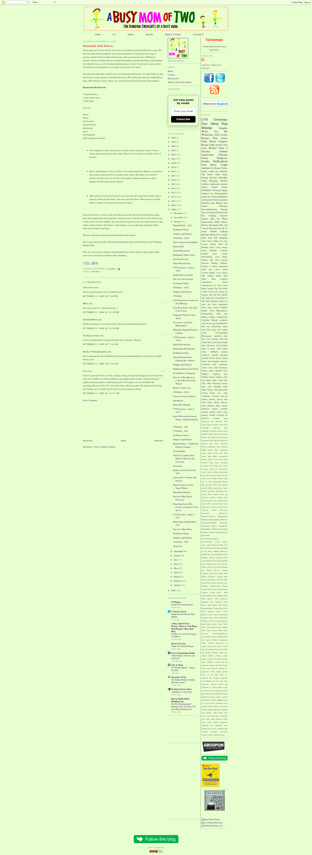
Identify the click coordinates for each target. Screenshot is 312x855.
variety (214, 728)
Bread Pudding (213, 551)
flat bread (219, 665)
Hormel (212, 148)
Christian (214, 339)
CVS (114, 34)
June (176, 563)
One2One (206, 202)
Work (219, 348)
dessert (209, 323)
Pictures (211, 276)
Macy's (219, 592)
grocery (220, 399)
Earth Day (205, 434)
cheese (204, 351)
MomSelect (222, 196)
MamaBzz (223, 177)
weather (213, 507)
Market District (212, 595)
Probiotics (211, 611)
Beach (204, 548)
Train (208, 630)
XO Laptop (206, 640)
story (226, 712)
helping (218, 671)
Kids (215, 138)
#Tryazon (223, 206)
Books (213, 141)
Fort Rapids (207, 570)
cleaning (224, 351)
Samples (223, 128)
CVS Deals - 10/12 (181, 392)
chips (225, 393)
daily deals (207, 237)
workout (216, 418)
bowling (205, 393)
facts (208, 665)
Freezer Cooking (221, 570)
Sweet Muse (223, 624)
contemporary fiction (215, 282)
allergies (211, 643)
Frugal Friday (220, 187)
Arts (208, 304)
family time (207, 269)
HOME (97, 34)
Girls (209, 342)
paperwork (224, 690)
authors (204, 646)
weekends (205, 510)
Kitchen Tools (208, 310)
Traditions (224, 263)
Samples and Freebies (182, 233)
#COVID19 (206, 190)
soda (203, 712)
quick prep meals (209, 329)
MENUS (131, 34)
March (177, 576)
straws (204, 716)
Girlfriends (205, 440)
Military (220, 595)
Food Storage (223, 567)
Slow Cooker (215, 621)
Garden (204, 342)
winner (225, 329)
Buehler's (205, 374)
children (223, 151)
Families (206, 161)
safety (214, 364)
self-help (220, 497)
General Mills (222, 576)
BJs (212, 421)
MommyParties (207, 313)
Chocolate (216, 190)
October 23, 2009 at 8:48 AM (100, 363)
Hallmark (205, 586)
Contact (171, 74)
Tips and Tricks (208, 212)
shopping (223, 237)
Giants (204, 580)
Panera (204, 605)
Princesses (211, 345)
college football (207, 656)
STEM (204, 450)
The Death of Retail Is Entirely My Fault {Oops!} (183, 681)
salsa (220, 706)
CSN (226, 421)
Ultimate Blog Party (210, 463)
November (178, 217)
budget (221, 652)
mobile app (223, 684)
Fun (217, 260)
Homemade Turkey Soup (184, 254)
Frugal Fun (213, 573)
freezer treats (206, 668)
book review (221, 134)
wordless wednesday (211, 183)
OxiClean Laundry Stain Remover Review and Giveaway (184, 458)
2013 (173, 192)
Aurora (209, 545)
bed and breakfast (208, 649)
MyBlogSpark (220, 161)
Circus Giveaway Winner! (184, 396)
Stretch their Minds (209, 456)
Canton (209, 425)
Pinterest (224, 447)
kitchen (204, 361)
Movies (205, 225)
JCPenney (224, 444)
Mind (203, 599)
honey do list (207, 675)
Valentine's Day (207, 466)
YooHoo (214, 640)
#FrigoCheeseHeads (208, 516)
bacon (215, 646)
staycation (214, 504)
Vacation (205, 253)
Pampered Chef (221, 602)
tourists (216, 722)
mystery (205, 244)
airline (204, 643)
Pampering (216, 383)
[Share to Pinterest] (96, 263)
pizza (215, 253)
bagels (220, 646)
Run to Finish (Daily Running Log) (180, 700)
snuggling (224, 709)
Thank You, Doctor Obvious (182, 646)
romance (205, 193)
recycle (207, 703)
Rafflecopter (223, 614)
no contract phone (215, 687)
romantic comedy (208, 412)
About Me (223, 244)
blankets (208, 652)
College (218, 557)
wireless (204, 735)
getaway (212, 399)
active (225, 466)
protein (216, 494)
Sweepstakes (223, 456)
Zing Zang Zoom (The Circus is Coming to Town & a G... (185, 507)
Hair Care (224, 440)
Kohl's (219, 342)
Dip (226, 339)
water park (210, 298)
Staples (209, 624)
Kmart (225, 190)
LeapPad (205, 592)
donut (203, 475)
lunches (225, 294)
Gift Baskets (211, 580)
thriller (214, 231)
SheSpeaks (224, 450)
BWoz (85, 303)
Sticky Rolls (178, 246)
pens (213, 694)
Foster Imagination (220, 304)
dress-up (224, 396)
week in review (222, 507)
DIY (211, 260)
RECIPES (149, 34)
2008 (173, 590)
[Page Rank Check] (211, 819)
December (178, 213)
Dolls (225, 377)
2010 (173, 205)
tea (226, 415)
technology (223, 367)
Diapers (219, 377)
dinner (204, 206)
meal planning (213, 361)
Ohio (209, 383)
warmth (219, 728)
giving (209, 478)
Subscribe (183, 119)
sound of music (207, 500)
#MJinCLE (205, 519)
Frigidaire (205, 573)
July (176, 559)
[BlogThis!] (87, 263)
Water (213, 279)
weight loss (213, 171)
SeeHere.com (206, 621)
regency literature (220, 408)
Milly (226, 595)
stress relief (213, 367)
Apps (204, 304)
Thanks (204, 459)
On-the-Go (224, 599)
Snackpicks (178, 400)
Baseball (218, 370)
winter (214, 510)
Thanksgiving (222, 317)
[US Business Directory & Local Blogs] (156, 851)
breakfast (224, 279)
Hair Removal (207, 583)
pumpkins (220, 700)
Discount (213, 228)
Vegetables (206, 320)
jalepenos (205, 678)
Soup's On (177, 546)
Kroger (225, 247)
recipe (204, 231)
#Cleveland (224, 510)
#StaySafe (224, 529)
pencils (209, 694)
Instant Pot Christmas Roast (182, 604)
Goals (214, 342)
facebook (205, 358)
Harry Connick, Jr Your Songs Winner (183, 486)
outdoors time (209, 690)
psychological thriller (209, 700)
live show (224, 241)
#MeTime (224, 519)
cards (211, 469)
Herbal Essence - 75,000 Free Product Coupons (185, 445)
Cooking (212, 215)
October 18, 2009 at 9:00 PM (100, 296)
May (176, 568)
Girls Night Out (214, 440)
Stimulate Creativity (219, 250)
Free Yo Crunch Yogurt (183, 279)
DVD (221, 339)
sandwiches (223, 364)
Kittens (214, 589)
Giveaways (221, 119)
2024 (173, 146)
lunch (226, 681)
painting (217, 690)
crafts (204, 323)
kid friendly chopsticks (219, 678)
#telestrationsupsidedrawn (210, 538)
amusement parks (221, 389)
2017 (173, 175)
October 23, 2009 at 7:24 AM (100, 344)
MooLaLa (212, 447)
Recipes (96, 272)
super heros (215, 716)
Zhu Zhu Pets (215, 294)
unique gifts (206, 507)
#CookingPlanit (221, 332)
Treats (221, 459)
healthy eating (222, 478)
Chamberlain (219, 554)
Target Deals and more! (183, 274)
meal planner (223, 485)
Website (219, 202)
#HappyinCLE (223, 516)
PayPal (214, 605)
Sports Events (213, 453)
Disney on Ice (223, 431)
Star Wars (224, 453)
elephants (210, 662)
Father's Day (206, 437)
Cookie (224, 234)
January (177, 585)
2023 (173, 150)
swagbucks (224, 716)
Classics (212, 557)
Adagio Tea (223, 301)
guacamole (205, 671)
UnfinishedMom (90, 319)
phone (225, 326)
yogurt (204, 332)
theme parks (210, 719)
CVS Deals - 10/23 (181, 287)
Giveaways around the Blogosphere (183, 324)
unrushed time (206, 728)
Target (204, 180)
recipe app (224, 494)
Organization (207, 221)
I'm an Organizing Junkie (183, 652)
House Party (207, 307)
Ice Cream (212, 196)
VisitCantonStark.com (220, 633)
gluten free (224, 668)
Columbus (205, 431)
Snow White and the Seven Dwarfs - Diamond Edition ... (185, 419)
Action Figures (221, 542)
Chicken (205, 260)
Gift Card (219, 580)
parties (204, 694)
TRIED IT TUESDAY (173, 34)
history (225, 671)
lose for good (218, 681)
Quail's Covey (222, 611)
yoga (226, 418)
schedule (212, 497)
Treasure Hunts (217, 630)
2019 (173, 167)
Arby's (204, 545)
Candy (204, 425)
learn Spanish (206, 681)
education (224, 355)
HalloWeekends (215, 586)
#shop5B (212, 532)
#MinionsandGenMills (209, 523)
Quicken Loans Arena (210, 614)
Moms (204, 250)
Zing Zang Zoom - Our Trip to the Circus (185, 309)
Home (123, 440)
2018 (173, 171)
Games (225, 272)
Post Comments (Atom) (105, 446)
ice (226, 675)
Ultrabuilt (224, 463)
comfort (225, 656)
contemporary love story (211, 285)
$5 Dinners (176, 601)
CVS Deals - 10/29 (181, 238)
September (179, 551)
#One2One (224, 523)
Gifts (203, 276)
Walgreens (222, 158)
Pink (220, 605)
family (204, 171)
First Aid (211, 567)
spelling (209, 712)
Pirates (225, 605)
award (209, 646)
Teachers (224, 345)
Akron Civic (215, 234)
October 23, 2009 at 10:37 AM (101, 393)
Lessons (212, 592)
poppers (218, 694)
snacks (204, 196)
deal (226, 202)
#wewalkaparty (207, 542)
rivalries (210, 706)
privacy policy (215, 697)
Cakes (204, 241)
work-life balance (219, 735)
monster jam (218, 488)
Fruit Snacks (223, 437)
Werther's (214, 637)
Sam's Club (207, 386)
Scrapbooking (223, 618)
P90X (217, 221)
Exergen (209, 564)
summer (224, 253)
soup (214, 500)
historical (220, 212)
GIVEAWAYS (198, 34)
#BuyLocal (205, 421)
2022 (173, 154)
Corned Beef (213, 431)
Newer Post (88, 440)
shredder (204, 709)
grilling (214, 478)
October (177, 221)
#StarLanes (216, 529)
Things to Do (212, 459)
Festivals (224, 564)
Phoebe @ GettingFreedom (95, 351)
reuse (226, 703)
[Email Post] (118, 269)
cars (219, 393)
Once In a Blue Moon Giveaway (182, 498)
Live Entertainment (219, 193)
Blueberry (218, 421)
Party (204, 345)
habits (213, 671)
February (178, 580)
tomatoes (219, 719)
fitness (213, 665)
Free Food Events (180, 259)
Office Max (222, 313)
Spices (204, 453)
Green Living (215, 247)
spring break (218, 712)
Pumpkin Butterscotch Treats (185, 368)
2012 (173, 196)
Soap (222, 621)
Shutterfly (217, 386)
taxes (203, 719)
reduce (213, 703)
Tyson (226, 459)
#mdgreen (205, 532)
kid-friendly (216, 326)
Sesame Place (213, 450)
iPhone (216, 402)
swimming (220, 415)
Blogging (213, 180)
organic (225, 405)
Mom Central (218, 380)
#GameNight (220, 298)
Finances (205, 567)
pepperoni (205, 408)
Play (216, 288)
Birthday (205, 247)
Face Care (217, 564)
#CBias (204, 370)
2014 (173, 188)
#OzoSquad (205, 526)
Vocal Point (206, 637)
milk (203, 298)
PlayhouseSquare (207, 608)
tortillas (209, 722)
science (219, 412)
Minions (210, 599)
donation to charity (209, 266)
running (213, 244)
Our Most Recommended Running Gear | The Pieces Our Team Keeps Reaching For (183, 706)
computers (224, 320)
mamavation (208, 154)
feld (215, 237)
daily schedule (213, 472)
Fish (216, 567)
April (176, 572)
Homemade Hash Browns (98, 46)
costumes (215, 396)
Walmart (214, 320)
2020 (173, 163)
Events (225, 434)
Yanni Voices (218, 466)
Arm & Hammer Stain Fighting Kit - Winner (184, 359)
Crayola (205, 228)
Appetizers (218, 336)
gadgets (204, 399)
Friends (224, 209)
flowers (212, 358)
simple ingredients (214, 709)
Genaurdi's (211, 576)
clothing (216, 241)
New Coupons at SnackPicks (185, 242)
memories (224, 361)
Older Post (158, 440)
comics (204, 659)
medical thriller (207, 488)
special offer (206, 504)
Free (205, 123)
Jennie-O (216, 307)
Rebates (205, 317)
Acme (217, 257)
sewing (225, 706)
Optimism (205, 602)
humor (209, 402)
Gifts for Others (219, 218)
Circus (218, 272)
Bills (208, 548)
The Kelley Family (91, 335)
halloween (224, 323)
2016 (173, 179)
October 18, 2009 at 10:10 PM (101, 312)
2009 (173, 209)
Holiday (224, 180)
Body (212, 548)
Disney (224, 221)
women (210, 735)
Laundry (210, 288)
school (217, 269)
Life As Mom (177, 664)
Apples (211, 370)
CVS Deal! (177, 295)
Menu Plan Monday (215, 125)
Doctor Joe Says (178, 643)
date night (216, 659)
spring (225, 269)
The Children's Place (214, 627)
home (204, 402)
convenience (223, 469)
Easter (204, 564)
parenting (219, 491)
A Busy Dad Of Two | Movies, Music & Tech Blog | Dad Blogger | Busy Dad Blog (184, 627)
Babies (225, 257)
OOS (216, 599)
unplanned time (221, 725)
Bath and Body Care (220, 545)
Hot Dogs (214, 444)
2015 (173, 184)
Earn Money (206, 380)
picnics (204, 494)
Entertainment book (215, 434)
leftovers (224, 402)
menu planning (208, 405)
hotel (216, 675)
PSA (212, 602)
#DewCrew (205, 513)
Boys (225, 370)
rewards (204, 706)
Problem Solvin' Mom (181, 689)
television (205, 418)
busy (226, 652)
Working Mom (223, 637)
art (227, 643)
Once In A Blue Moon (182, 529)
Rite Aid (224, 225)
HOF (226, 580)
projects (225, 697)
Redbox (212, 317)
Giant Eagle (221, 174)
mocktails (205, 687)
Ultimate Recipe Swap (124, 241)
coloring (218, 656)
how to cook (207, 482)
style (208, 716)
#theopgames (207, 336)
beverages (205, 469)
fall (207, 475)
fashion (211, 475)
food (204, 164)
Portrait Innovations (221, 608)
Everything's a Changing (184, 373)
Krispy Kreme (223, 589)
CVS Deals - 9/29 (180, 541)
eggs (214, 323)
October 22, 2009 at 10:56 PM (101, 328)
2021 (173, 158)
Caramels (215, 425)
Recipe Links (208, 144)
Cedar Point (223, 425)
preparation (205, 697)
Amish (204, 187)
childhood (214, 351)
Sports (209, 241)
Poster (204, 611)
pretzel (210, 494)
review (219, 144)
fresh (213, 668)
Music (213, 164)
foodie (225, 665)
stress (221, 504)
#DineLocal (223, 513)
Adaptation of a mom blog (181, 691)
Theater (210, 389)
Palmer (225, 342)
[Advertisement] (99, 420)
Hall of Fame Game (220, 583)
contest (225, 285)
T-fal (218, 345)
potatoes (225, 694)
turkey (204, 288)
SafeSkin (205, 618)
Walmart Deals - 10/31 (183, 225)
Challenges (205, 428)
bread (212, 393)
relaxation (205, 497)
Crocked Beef (179, 451)
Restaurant (214, 225)
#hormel (205, 234)
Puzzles (225, 383)
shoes (226, 497)
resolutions (219, 703)
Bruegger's (224, 551)
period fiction (213, 199)
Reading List (173, 78)
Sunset (215, 624)
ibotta (222, 675)
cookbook (205, 355)
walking (224, 231)
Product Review (209, 177)
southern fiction (222, 500)
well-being (224, 731)
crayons (209, 659)
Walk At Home (208, 348)
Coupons (223, 141)
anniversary (220, 643)
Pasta (218, 447)
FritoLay (215, 437)
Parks (209, 605)
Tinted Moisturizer (181, 250)
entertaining (223, 266)
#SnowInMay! (206, 529)
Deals (204, 141)
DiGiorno (210, 561)
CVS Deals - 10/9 (180, 426)
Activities (205, 272)
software (212, 415)
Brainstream (218, 548)
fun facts (218, 475)
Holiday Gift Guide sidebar (180, 82)
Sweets (204, 627)
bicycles (221, 649)
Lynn (85, 370)
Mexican (205, 447)
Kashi (210, 589)
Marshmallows (222, 310)
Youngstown (223, 640)
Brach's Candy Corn (182, 387)
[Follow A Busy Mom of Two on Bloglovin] (216, 105)
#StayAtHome (207, 257)
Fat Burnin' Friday (219, 168)
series (225, 412)
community (206, 396)
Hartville (205, 444)
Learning (224, 260)
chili (216, 469)
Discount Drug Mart (221, 561)
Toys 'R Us (223, 228)
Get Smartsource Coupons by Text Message (186, 302)
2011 (173, 201)
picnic (225, 491)
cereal (204, 199)
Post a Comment (90, 400)
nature (217, 405)
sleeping (205, 415)
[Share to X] (90, 263)
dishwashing (223, 472)
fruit (217, 323)
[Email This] (84, 263)
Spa (226, 621)
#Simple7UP (223, 526)
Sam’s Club (213, 618)
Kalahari (224, 307)
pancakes (211, 491)
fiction (224, 138)
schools (204, 367)
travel (226, 504)
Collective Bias (220, 428)
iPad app (206, 326)
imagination (217, 482)
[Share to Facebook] (93, 263)
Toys (213, 202)
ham (226, 399)
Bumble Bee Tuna (208, 554)
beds (216, 649)
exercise (224, 183)
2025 (173, 141)
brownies (215, 652)
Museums (205, 263)
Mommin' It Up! (178, 677)
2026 (173, 137)
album (225, 348)
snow (219, 329)
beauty (225, 646)
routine (216, 706)
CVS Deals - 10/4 (180, 431)
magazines (205, 684)
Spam (203, 624)
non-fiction (206, 364)
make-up (214, 684)
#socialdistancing (209, 209)
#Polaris (214, 526)
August (177, 555)
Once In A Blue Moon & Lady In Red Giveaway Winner (184, 380)
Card (208, 339)
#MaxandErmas (215, 519)
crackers (204, 472)
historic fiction (222, 358)
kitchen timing (211, 485)
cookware (214, 355)
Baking (212, 272)
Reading (214, 263)
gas (217, 668)
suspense (224, 199)
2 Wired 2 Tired (178, 611)
